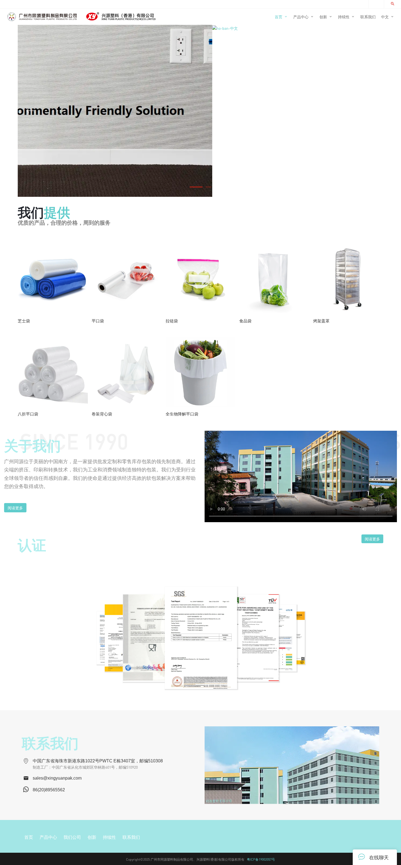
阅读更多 (15, 507)
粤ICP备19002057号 (261, 859)
